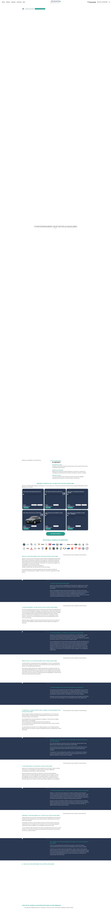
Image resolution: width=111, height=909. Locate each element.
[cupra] (38, 544)
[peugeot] (42, 548)
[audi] (27, 544)
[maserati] (83, 544)
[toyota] (79, 548)
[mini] (27, 548)
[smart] (61, 548)
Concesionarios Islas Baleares (40, 8)
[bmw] (31, 544)
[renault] (50, 548)
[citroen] (35, 544)
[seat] (53, 548)
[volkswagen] (83, 548)
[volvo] (87, 548)
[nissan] (35, 548)
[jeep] (68, 544)
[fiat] (50, 544)
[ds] (46, 544)
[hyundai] (61, 544)
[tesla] (75, 548)
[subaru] (68, 548)
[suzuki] (72, 548)
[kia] (72, 544)
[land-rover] (75, 544)
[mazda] (87, 544)
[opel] (38, 548)
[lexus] (79, 544)
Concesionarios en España (29, 8)
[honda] (57, 544)
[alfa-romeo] (24, 544)
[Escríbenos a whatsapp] (109, 2)
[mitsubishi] (31, 548)
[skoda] (57, 548)
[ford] (53, 544)
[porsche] (46, 548)
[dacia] (42, 544)
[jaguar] (64, 544)
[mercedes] (24, 548)
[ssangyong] (64, 548)
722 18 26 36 (92, 2)
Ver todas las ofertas (56, 533)
